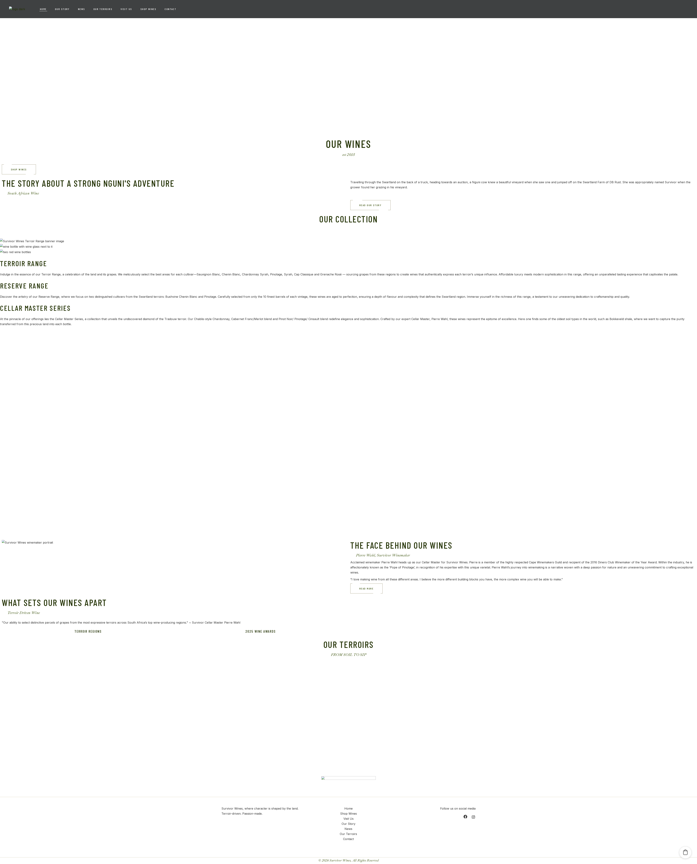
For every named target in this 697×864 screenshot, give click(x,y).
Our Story (348, 824)
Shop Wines (348, 813)
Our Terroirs (348, 834)
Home (348, 808)
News (348, 829)
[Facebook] (465, 816)
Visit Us (348, 818)
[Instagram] (473, 817)
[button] (685, 852)
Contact (348, 839)
